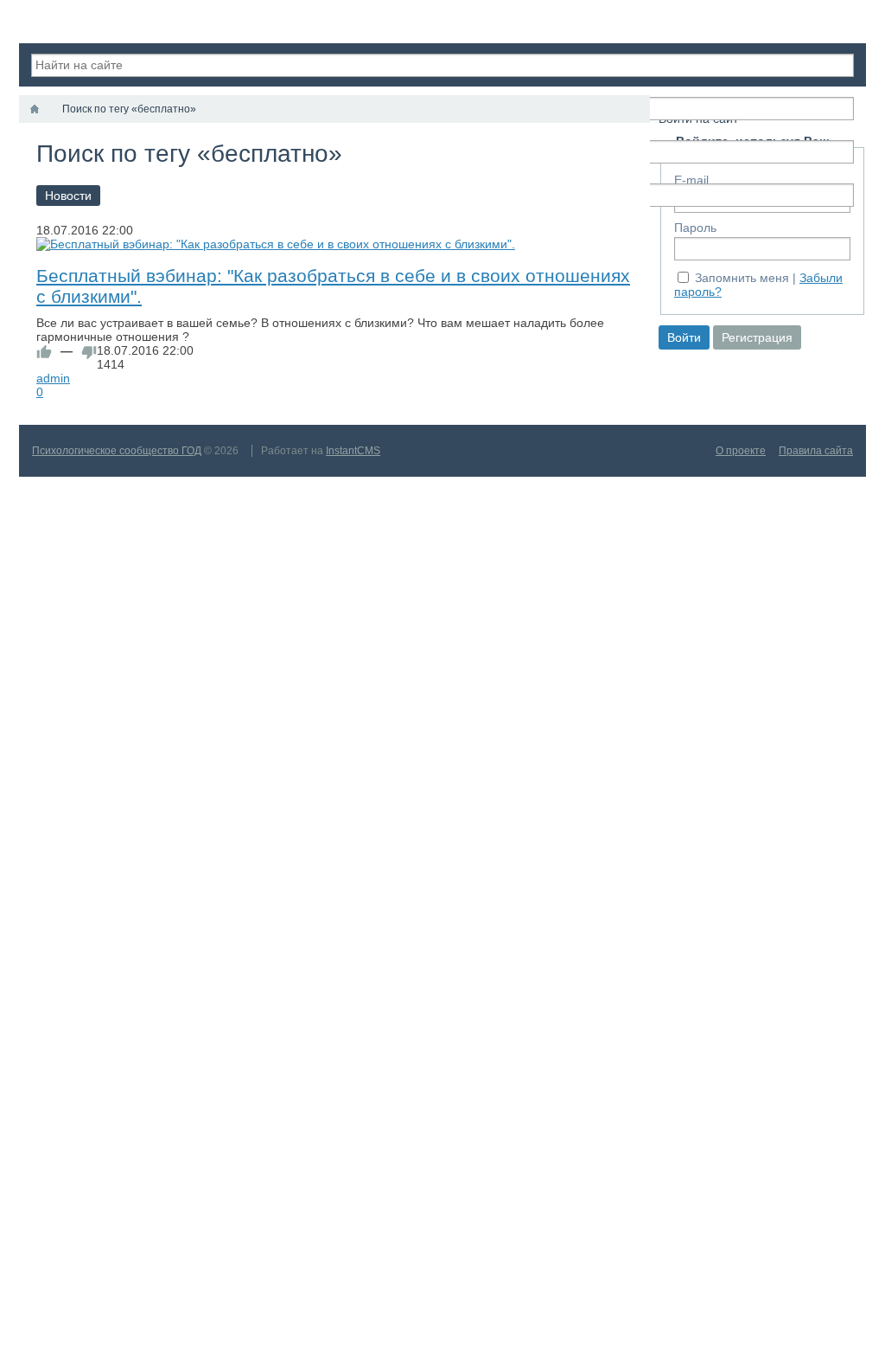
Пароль (695, 227)
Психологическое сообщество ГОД (116, 451)
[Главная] (34, 109)
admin (53, 378)
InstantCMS (353, 451)
